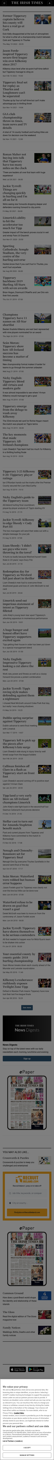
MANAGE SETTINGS (27, 1455)
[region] (27, 1419)
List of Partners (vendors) (13, 1441)
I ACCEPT (27, 1448)
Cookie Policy (19, 1413)
